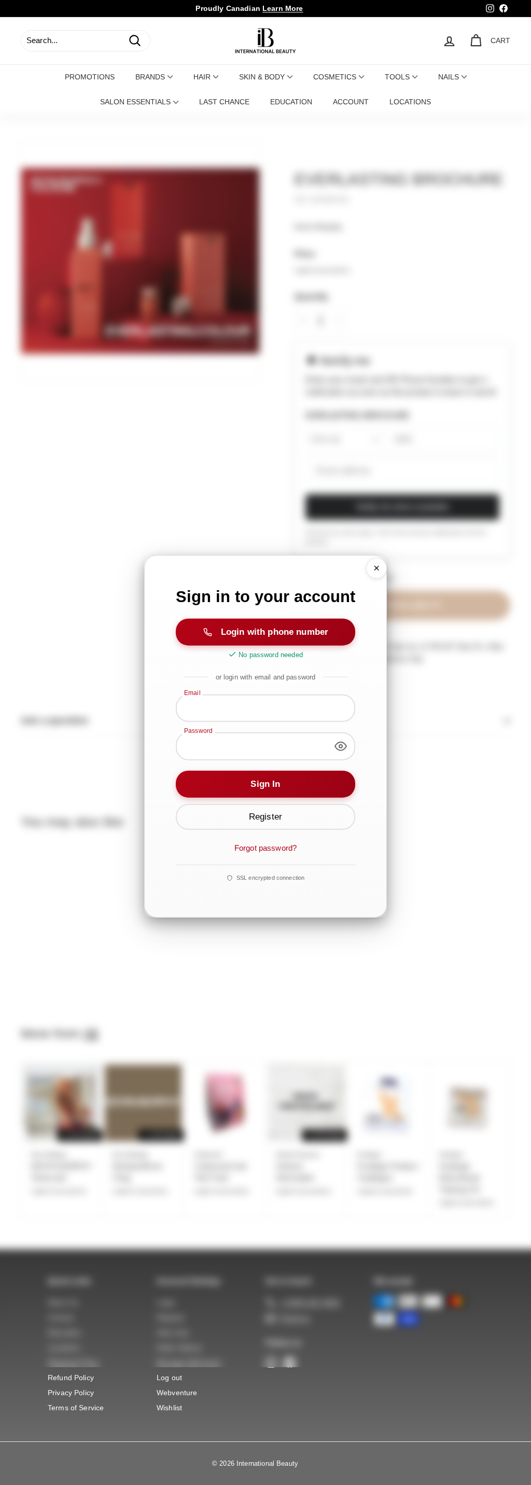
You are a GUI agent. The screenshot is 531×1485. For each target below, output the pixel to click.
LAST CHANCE (224, 102)
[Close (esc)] (376, 568)
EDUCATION (291, 102)
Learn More (282, 8)
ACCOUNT (351, 102)
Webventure (177, 1392)
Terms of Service (76, 1408)
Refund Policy (71, 1377)
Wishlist (169, 1408)
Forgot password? (265, 847)
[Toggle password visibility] (340, 746)
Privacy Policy (71, 1392)
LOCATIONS (410, 102)
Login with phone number (274, 631)
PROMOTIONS (90, 77)
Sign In (265, 784)
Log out (169, 1377)
